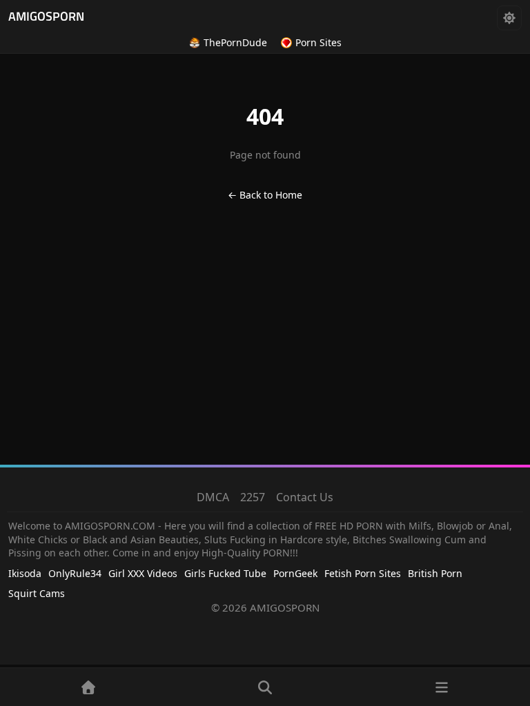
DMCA (213, 497)
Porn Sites (318, 42)
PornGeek (295, 573)
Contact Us (304, 497)
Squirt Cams (36, 593)
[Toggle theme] (509, 18)
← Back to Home (265, 194)
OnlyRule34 (74, 573)
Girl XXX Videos (142, 573)
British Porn (435, 573)
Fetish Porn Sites (362, 573)
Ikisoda (24, 573)
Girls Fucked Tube (225, 573)
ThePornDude (235, 42)
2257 (252, 497)
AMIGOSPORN (46, 18)
